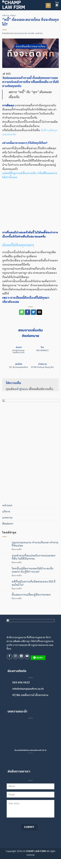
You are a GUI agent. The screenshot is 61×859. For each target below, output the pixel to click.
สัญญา (13, 15)
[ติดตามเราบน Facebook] (9, 656)
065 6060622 (42, 350)
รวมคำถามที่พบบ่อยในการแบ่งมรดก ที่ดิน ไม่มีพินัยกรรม (33, 557)
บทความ (7, 518)
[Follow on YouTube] (27, 656)
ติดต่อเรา (7, 524)
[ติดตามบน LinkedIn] (21, 656)
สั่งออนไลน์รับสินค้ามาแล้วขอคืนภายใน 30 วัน (30, 750)
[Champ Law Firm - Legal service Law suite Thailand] (17, 5)
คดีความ (5, 15)
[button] (48, 5)
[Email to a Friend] (39, 312)
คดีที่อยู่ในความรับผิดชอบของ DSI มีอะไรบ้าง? (33, 583)
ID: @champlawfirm (18, 367)
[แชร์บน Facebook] (27, 312)
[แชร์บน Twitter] (33, 312)
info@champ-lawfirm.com (18, 351)
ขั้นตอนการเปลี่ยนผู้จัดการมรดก (31, 594)
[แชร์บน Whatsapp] (21, 312)
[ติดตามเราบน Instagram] (15, 656)
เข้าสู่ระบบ (22, 389)
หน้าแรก (7, 505)
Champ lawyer (35, 33)
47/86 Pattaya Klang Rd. (42, 367)
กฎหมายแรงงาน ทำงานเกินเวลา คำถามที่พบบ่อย (35, 544)
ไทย (57, 2)
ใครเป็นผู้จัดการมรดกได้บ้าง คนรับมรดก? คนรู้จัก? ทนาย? (32, 570)
